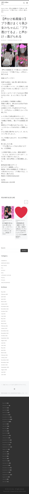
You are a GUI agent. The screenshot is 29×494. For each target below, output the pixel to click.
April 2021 (3, 350)
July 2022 (3, 313)
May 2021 (3, 348)
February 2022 (4, 326)
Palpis (3, 277)
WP (9, 491)
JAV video (11, 489)
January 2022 (4, 328)
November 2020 (5, 362)
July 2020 (3, 372)
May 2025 (3, 292)
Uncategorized (5, 282)
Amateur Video (5, 263)
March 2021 (3, 352)
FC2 (2, 268)
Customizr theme (22, 491)
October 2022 (4, 311)
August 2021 (4, 340)
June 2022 (3, 316)
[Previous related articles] (22, 202)
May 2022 (3, 318)
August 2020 (4, 369)
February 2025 (4, 294)
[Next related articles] (26, 202)
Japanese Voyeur (6, 275)
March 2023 (3, 301)
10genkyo (4, 260)
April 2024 (3, 296)
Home (2, 8)
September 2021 (5, 338)
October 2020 (4, 365)
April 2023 (3, 299)
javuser (4, 40)
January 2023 (4, 304)
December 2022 (5, 306)
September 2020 (5, 367)
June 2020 (3, 374)
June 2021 (3, 345)
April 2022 (3, 321)
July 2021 (3, 343)
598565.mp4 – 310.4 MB (8, 182)
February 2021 (4, 355)
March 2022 (3, 323)
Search (3, 248)
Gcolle (3, 270)
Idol (2, 272)
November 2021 (5, 333)
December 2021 (5, 330)
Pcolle (6, 8)
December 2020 (5, 360)
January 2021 (4, 357)
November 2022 (5, 309)
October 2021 (4, 335)
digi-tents (4, 265)
